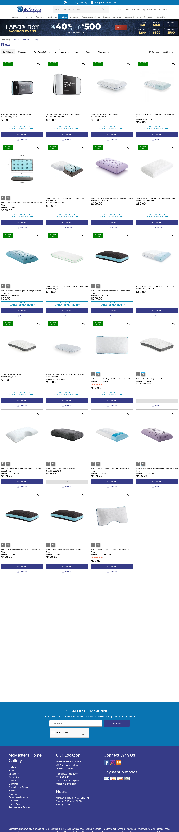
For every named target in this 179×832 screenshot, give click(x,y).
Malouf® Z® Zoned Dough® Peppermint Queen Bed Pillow (67, 286)
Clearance (74, 17)
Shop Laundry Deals (105, 2)
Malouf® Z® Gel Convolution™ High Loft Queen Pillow (155, 198)
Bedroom (25, 40)
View (157, 401)
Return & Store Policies (19, 807)
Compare (23, 140)
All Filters (9, 52)
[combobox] (23, 51)
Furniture (28, 17)
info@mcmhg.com (71, 780)
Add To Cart (22, 135)
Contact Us (148, 17)
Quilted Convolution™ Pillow (11, 374)
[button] (113, 9)
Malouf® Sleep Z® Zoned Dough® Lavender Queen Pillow (112, 198)
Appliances (16, 17)
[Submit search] (103, 9)
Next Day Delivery (78, 2)
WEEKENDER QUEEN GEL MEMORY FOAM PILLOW (155, 286)
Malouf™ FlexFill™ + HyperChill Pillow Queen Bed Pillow (111, 379)
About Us (117, 17)
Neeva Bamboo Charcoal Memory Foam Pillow (63, 114)
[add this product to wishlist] (39, 64)
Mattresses (40, 17)
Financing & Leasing (132, 17)
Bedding (34, 40)
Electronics (52, 17)
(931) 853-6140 (70, 774)
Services (106, 17)
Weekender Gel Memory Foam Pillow (104, 114)
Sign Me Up (116, 723)
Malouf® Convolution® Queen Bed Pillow (151, 379)
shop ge (121, 27)
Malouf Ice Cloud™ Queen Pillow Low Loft (16, 114)
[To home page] (29, 9)
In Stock (63, 17)
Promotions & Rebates (90, 17)
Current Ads (161, 17)
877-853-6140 (62, 777)
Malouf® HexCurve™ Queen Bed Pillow (60, 469)
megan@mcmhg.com (66, 784)
